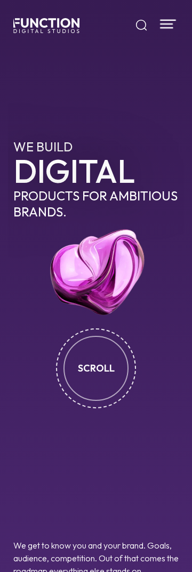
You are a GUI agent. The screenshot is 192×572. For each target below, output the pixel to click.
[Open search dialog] (141, 26)
